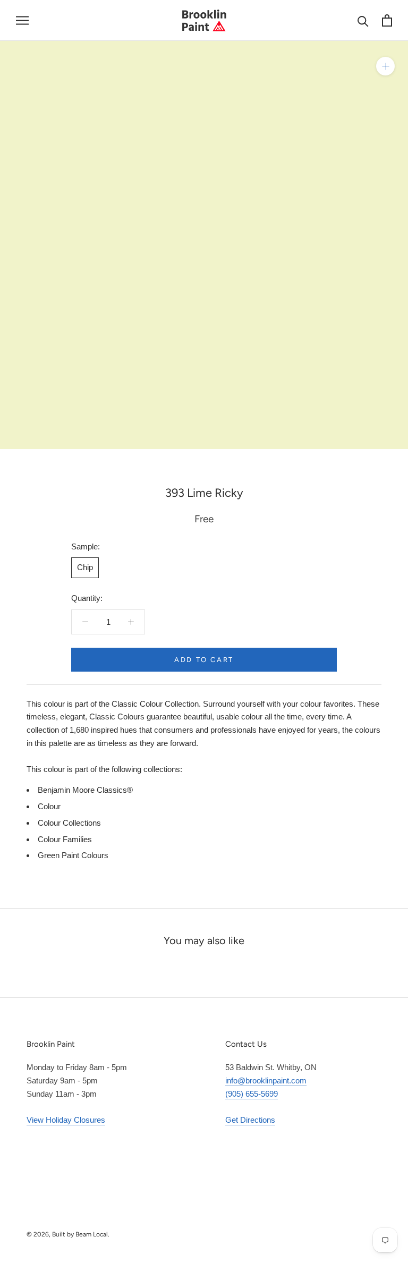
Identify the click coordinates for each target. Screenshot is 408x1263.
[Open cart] (387, 20)
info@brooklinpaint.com (266, 1080)
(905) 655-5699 (251, 1093)
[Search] (363, 20)
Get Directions (250, 1119)
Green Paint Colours (73, 855)
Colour (49, 806)
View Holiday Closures (66, 1119)
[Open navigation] (22, 21)
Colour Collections (69, 822)
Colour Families (65, 839)
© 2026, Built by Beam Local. (68, 1234)
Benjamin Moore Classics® (85, 789)
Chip (85, 567)
